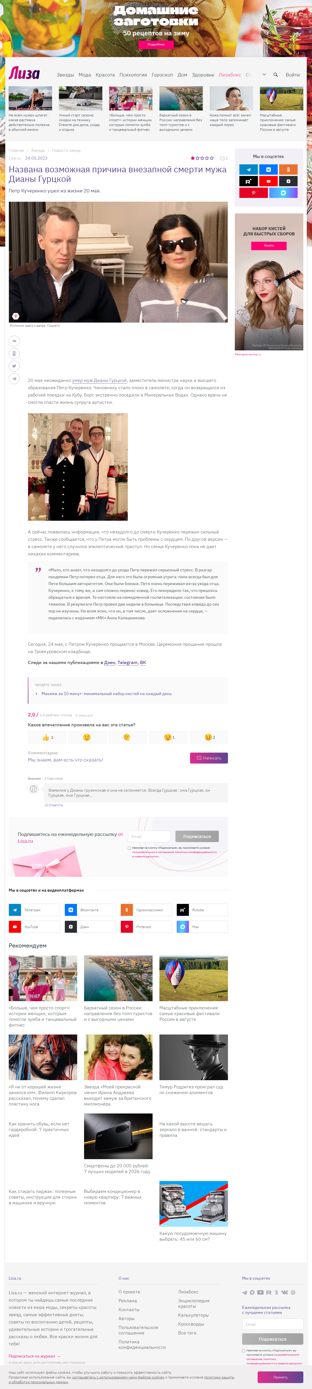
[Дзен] (288, 181)
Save (15, 316)
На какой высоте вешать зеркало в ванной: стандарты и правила (193, 1129)
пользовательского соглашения (153, 852)
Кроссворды (191, 1324)
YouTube (31, 926)
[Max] (283, 193)
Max (195, 926)
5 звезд (212, 158)
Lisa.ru (15, 158)
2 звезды (198, 158)
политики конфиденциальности (196, 852)
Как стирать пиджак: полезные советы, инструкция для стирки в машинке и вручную (43, 1197)
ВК (143, 662)
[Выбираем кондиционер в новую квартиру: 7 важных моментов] (118, 1183)
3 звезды (202, 158)
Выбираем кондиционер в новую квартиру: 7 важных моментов (113, 1197)
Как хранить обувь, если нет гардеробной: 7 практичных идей (39, 1129)
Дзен (109, 662)
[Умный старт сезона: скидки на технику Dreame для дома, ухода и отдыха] (80, 98)
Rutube (198, 910)
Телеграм (32, 910)
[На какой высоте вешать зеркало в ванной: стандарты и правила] (193, 1115)
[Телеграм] (248, 169)
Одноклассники (149, 910)
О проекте (129, 1292)
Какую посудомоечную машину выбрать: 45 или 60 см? (193, 1236)
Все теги (187, 1333)
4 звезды (207, 158)
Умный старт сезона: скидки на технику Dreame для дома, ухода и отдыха (79, 122)
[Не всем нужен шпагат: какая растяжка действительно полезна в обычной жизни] (30, 98)
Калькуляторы (193, 1315)
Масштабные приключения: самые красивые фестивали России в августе (278, 122)
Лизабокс (230, 74)
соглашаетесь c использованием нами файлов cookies (118, 1377)
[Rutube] (248, 181)
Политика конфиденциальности (142, 1344)
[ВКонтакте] (268, 169)
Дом (182, 74)
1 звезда (193, 158)
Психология (133, 74)
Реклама (128, 1300)
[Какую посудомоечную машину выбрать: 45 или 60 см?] (193, 1204)
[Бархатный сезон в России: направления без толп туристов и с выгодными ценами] (181, 98)
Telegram (127, 662)
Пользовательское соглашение (138, 1330)
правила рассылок (147, 856)
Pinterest (143, 926)
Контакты (129, 1309)
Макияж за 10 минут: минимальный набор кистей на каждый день (107, 693)
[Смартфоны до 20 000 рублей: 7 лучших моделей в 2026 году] (118, 1136)
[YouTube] (268, 181)
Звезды (65, 74)
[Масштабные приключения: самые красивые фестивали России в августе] (281, 98)
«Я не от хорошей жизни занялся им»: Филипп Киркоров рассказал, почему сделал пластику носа (43, 1095)
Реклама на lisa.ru (248, 354)
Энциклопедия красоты (194, 1303)
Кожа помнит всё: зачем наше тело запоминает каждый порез (230, 120)
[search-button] (276, 74)
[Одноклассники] (288, 169)
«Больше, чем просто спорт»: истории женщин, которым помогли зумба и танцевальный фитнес (130, 122)
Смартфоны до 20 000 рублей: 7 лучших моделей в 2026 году (117, 1168)
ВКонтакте (89, 910)
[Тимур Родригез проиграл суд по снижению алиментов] (193, 1057)
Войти (293, 74)
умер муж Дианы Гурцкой (99, 380)
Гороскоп (162, 74)
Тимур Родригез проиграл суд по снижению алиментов (191, 1089)
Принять (280, 1377)
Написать (212, 758)
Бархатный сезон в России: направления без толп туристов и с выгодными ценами (180, 122)
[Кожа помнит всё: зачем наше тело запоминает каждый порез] (231, 98)
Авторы (127, 1318)
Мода (85, 74)
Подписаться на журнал (32, 1356)
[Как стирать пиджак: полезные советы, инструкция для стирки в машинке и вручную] (43, 1183)
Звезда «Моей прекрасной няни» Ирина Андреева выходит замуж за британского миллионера (117, 1095)
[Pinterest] (253, 193)
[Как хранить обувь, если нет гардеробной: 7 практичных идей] (43, 1115)
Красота (105, 74)
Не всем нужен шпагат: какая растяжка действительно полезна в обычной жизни (29, 122)
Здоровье (203, 74)
